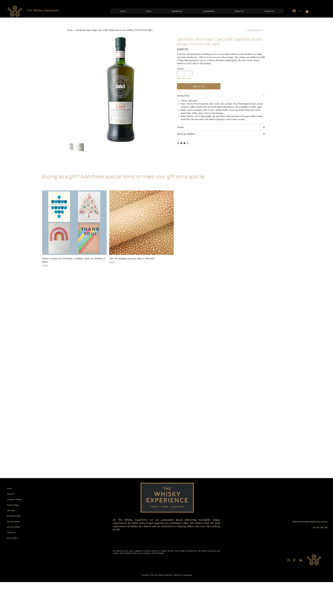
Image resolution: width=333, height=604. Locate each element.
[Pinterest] (184, 143)
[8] (300, 560)
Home (9, 488)
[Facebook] (181, 143)
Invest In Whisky (13, 521)
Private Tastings (13, 505)
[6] (288, 560)
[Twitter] (187, 143)
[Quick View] (74, 222)
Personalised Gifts (14, 516)
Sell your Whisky (13, 527)
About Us (10, 494)
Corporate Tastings (14, 499)
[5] (294, 560)
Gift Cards (11, 510)
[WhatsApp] (178, 143)
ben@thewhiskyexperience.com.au (310, 521)
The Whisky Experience (43, 10)
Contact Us (11, 532)
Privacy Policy (12, 538)
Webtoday (188, 575)
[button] (149, 11)
